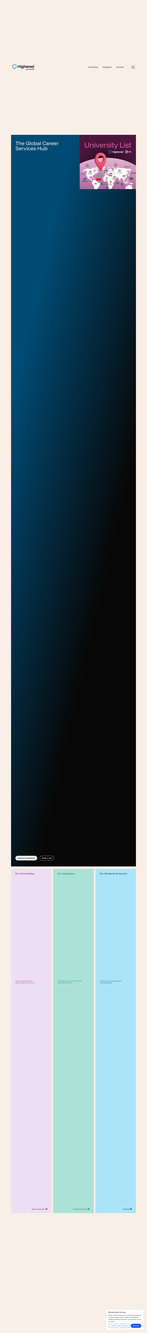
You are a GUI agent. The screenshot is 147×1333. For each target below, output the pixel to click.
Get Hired (126, 1209)
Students (120, 67)
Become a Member (38, 1209)
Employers (107, 67)
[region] (125, 1319)
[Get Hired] (131, 1209)
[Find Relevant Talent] (88, 1209)
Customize (114, 1326)
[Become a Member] (46, 1209)
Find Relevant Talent (80, 1209)
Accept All (136, 1326)
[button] (106, 187)
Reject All (125, 1326)
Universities (93, 67)
